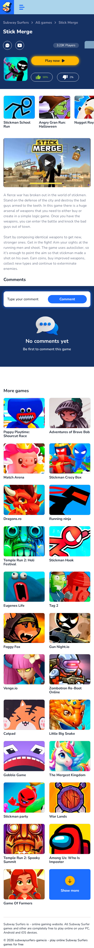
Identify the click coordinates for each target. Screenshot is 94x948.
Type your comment (22, 299)
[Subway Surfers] (7, 7)
